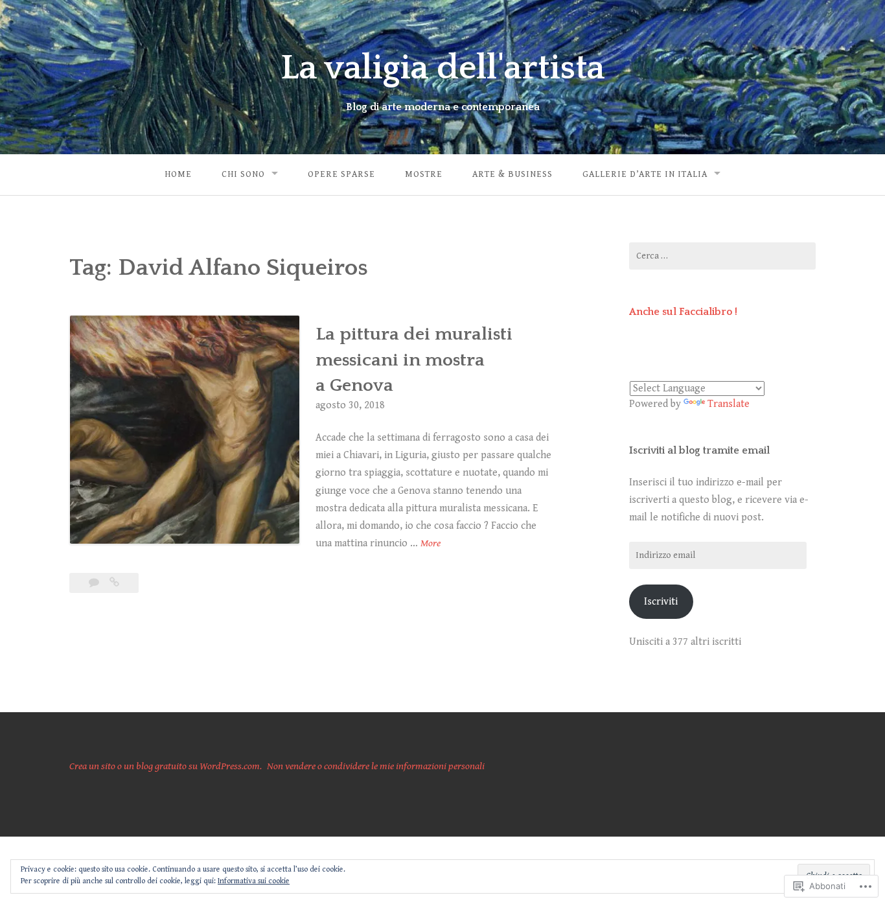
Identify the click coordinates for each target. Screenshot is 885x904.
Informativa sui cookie (254, 881)
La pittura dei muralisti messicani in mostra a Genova (414, 359)
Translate (728, 404)
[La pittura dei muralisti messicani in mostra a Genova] (114, 583)
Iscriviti (661, 602)
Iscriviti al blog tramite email (699, 450)
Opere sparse (341, 174)
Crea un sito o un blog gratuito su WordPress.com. (165, 766)
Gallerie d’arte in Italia (644, 174)
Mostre (423, 174)
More (430, 544)
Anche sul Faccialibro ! (683, 312)
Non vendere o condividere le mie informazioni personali (376, 766)
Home (178, 174)
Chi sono (243, 174)
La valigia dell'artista (442, 68)
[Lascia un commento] (95, 583)
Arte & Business (512, 174)
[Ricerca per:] (722, 256)
